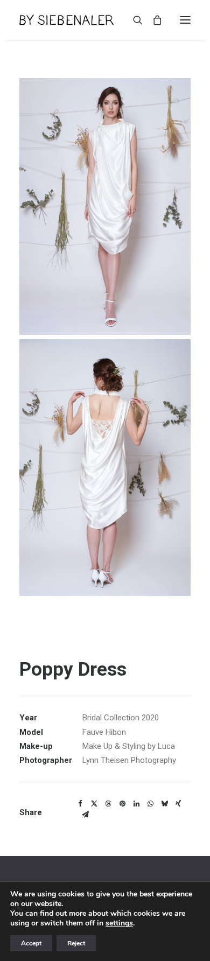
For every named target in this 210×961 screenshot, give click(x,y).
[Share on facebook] (80, 803)
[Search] (133, 20)
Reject (76, 943)
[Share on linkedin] (136, 803)
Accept (31, 943)
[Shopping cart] (152, 20)
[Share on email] (85, 814)
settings (119, 923)
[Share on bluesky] (164, 803)
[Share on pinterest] (122, 803)
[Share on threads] (108, 803)
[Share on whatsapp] (150, 803)
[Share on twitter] (94, 803)
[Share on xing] (178, 803)
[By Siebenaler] (66, 20)
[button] (185, 20)
